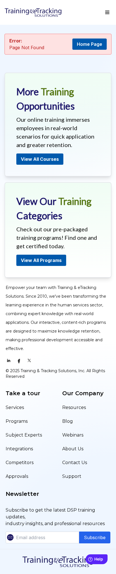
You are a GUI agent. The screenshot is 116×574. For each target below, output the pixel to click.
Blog (67, 421)
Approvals (17, 476)
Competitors (20, 462)
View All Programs (41, 260)
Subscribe (95, 537)
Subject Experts (24, 435)
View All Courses (40, 159)
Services (15, 407)
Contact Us (74, 462)
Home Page (89, 44)
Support (71, 476)
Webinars (72, 435)
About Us (72, 448)
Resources (74, 407)
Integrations (19, 448)
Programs (17, 421)
